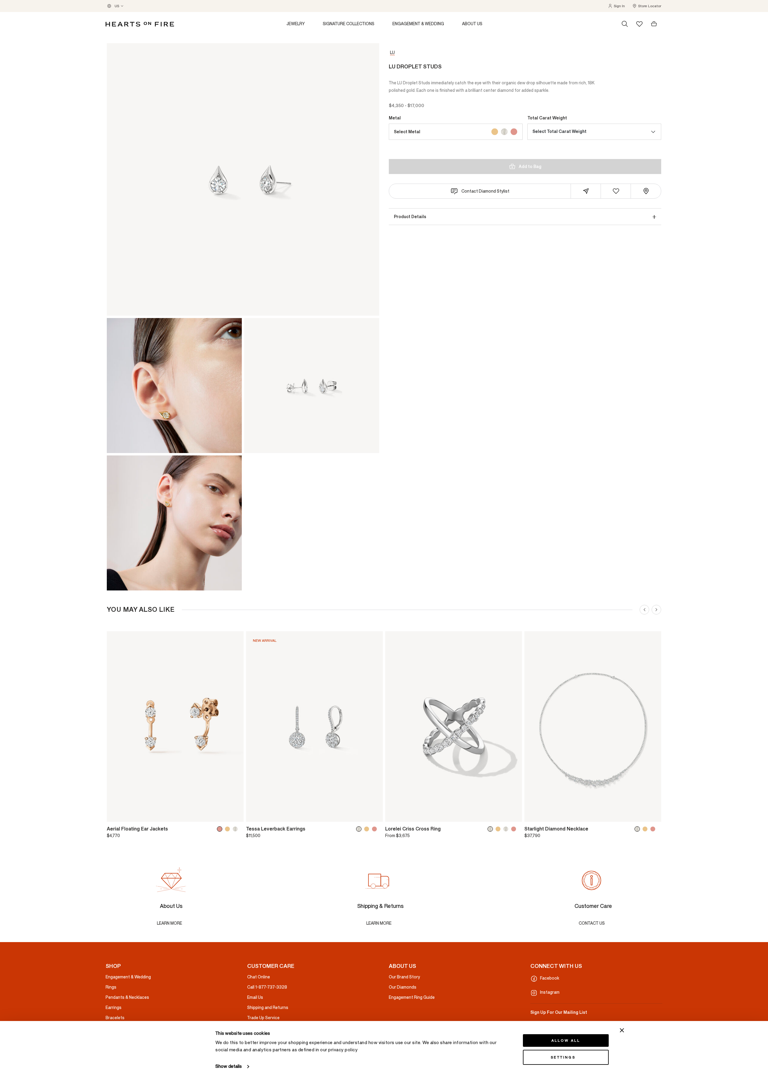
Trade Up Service (263, 1018)
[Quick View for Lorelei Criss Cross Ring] (513, 815)
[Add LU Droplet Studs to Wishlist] (616, 191)
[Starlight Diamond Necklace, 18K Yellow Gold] (646, 829)
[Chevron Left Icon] (644, 609)
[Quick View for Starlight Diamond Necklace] (652, 815)
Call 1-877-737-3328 (267, 987)
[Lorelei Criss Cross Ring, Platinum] (507, 829)
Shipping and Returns (267, 1007)
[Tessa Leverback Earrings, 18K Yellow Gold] (368, 829)
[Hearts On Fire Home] (140, 24)
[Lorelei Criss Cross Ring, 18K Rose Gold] (515, 829)
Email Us (255, 997)
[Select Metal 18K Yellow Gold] (494, 131)
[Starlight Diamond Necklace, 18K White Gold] (638, 829)
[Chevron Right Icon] (656, 609)
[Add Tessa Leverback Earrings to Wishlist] (255, 815)
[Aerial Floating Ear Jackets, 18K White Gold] (236, 829)
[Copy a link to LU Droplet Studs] (586, 191)
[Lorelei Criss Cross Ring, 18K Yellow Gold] (499, 829)
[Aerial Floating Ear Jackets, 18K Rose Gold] (221, 829)
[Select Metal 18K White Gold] (504, 131)
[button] (616, 6)
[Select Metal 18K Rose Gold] (514, 131)
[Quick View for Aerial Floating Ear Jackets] (235, 815)
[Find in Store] (646, 191)
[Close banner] (622, 1030)
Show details (228, 1066)
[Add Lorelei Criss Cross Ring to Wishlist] (394, 815)
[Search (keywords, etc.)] (624, 24)
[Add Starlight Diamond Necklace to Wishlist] (533, 815)
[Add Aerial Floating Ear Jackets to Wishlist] (116, 815)
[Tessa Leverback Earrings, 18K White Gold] (360, 829)
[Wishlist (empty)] (639, 24)
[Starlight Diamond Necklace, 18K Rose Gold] (654, 829)
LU (392, 53)
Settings (563, 1057)
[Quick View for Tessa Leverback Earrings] (374, 815)
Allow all (565, 1040)
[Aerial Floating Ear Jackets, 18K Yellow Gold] (228, 829)
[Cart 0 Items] (654, 24)
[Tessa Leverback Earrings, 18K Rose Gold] (376, 829)
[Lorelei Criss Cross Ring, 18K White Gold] (491, 829)
